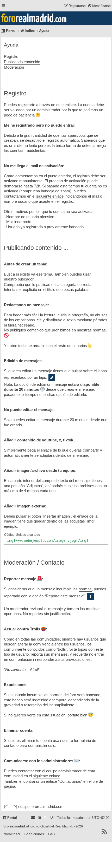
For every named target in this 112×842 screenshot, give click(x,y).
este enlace (66, 104)
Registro (11, 56)
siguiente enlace (50, 196)
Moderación (14, 67)
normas (99, 330)
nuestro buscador (19, 279)
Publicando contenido (22, 62)
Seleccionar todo (28, 535)
